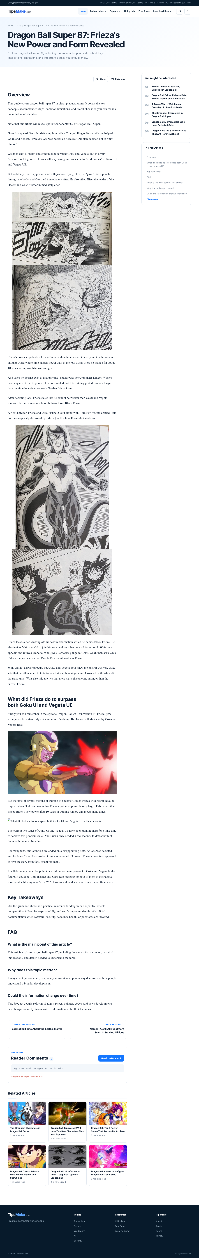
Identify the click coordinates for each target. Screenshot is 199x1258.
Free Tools (144, 11)
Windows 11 (79, 1231)
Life (19, 25)
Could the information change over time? (167, 193)
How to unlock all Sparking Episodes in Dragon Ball (166, 88)
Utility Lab (129, 11)
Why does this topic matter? (160, 188)
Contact (160, 1226)
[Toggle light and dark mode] (187, 11)
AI (75, 1235)
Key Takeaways (154, 171)
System (77, 1226)
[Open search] (179, 11)
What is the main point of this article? (165, 182)
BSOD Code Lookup (109, 3)
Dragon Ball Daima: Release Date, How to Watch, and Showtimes (169, 97)
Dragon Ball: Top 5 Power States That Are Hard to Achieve (169, 132)
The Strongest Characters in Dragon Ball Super (167, 115)
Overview (151, 157)
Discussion (152, 199)
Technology (79, 1221)
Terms (159, 1231)
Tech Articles (98, 11)
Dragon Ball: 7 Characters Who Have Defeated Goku (168, 123)
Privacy (159, 1235)
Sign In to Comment (111, 1058)
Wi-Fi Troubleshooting (154, 3)
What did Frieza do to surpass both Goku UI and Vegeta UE (167, 164)
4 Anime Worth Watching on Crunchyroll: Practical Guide (167, 106)
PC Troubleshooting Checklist (178, 3)
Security (78, 1240)
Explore (115, 11)
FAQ (149, 177)
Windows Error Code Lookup (131, 3)
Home (83, 11)
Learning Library (162, 11)
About (159, 1221)
